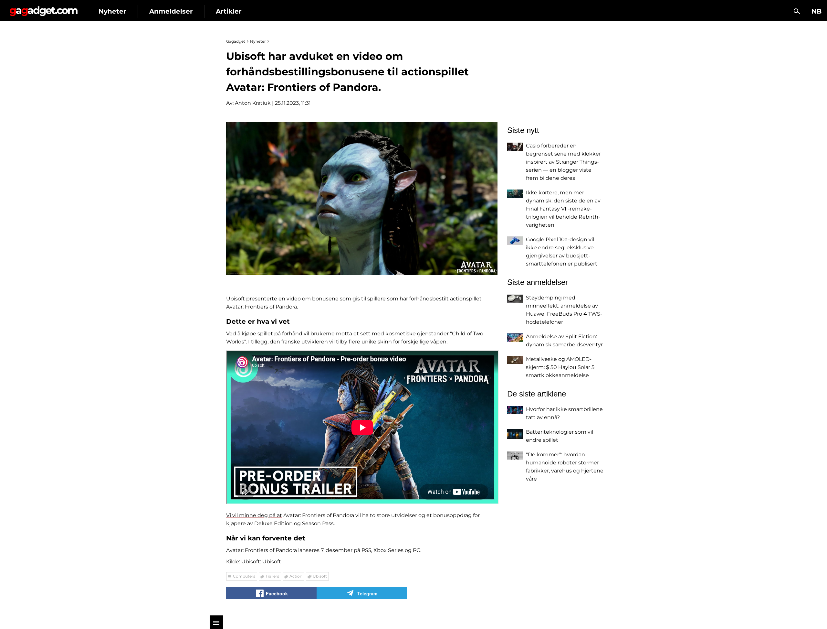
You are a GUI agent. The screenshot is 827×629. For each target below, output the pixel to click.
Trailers (272, 576)
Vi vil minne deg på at (254, 515)
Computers (244, 576)
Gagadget (43, 8)
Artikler (229, 11)
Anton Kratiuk (253, 103)
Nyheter (112, 11)
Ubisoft (271, 562)
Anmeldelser (171, 11)
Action (295, 576)
